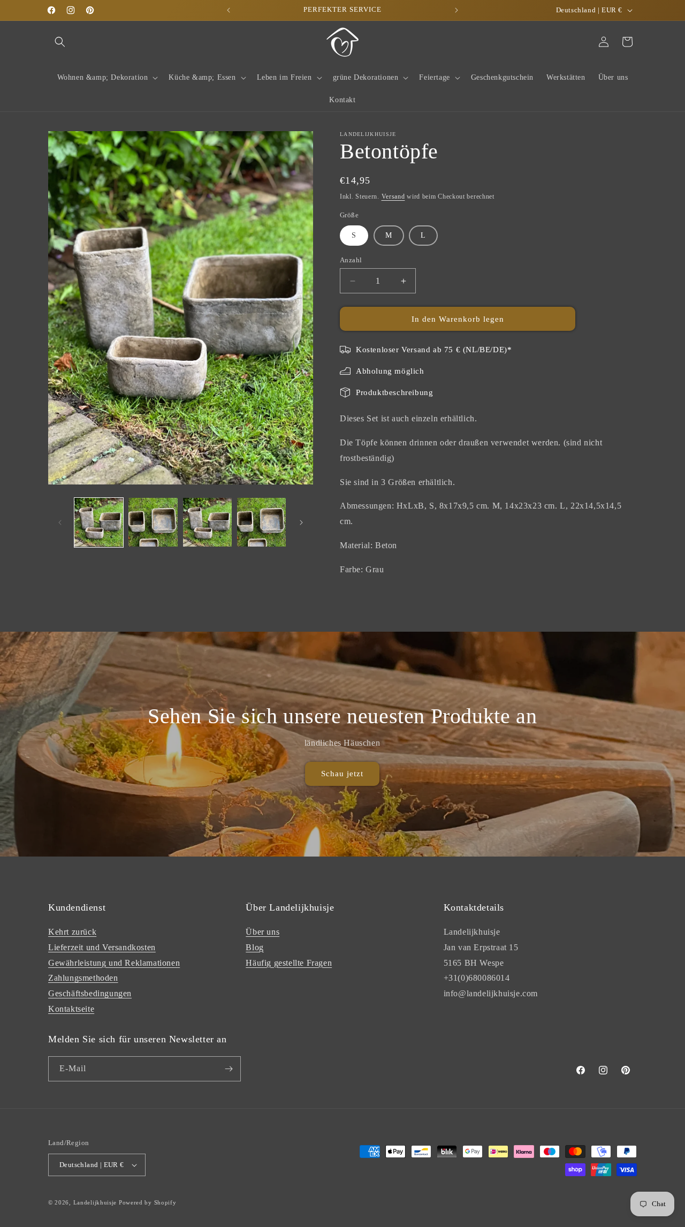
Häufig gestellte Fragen (289, 962)
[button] (60, 42)
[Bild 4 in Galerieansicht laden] (261, 522)
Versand (393, 196)
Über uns (262, 931)
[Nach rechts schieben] (301, 522)
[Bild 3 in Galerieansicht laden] (207, 522)
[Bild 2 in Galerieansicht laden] (152, 522)
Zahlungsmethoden (83, 977)
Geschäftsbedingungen (90, 993)
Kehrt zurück (72, 931)
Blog (254, 947)
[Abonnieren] (228, 1068)
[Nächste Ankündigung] (456, 10)
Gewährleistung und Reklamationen (114, 962)
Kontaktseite (71, 1008)
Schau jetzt (342, 773)
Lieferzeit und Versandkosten (102, 947)
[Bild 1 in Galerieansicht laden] (98, 522)
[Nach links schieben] (60, 522)
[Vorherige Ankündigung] (228, 10)
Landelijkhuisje (95, 1202)
